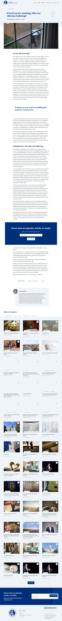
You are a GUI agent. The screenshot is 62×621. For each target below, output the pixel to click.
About (35, 2)
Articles (38, 2)
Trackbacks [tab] (33, 315)
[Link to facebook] (24, 611)
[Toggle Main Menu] (57, 2)
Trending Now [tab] (26, 315)
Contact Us (48, 2)
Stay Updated (31, 238)
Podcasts (43, 2)
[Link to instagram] (20, 611)
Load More (31, 582)
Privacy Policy (21, 613)
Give (52, 2)
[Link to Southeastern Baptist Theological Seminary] (50, 609)
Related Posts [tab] (17, 315)
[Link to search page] (55, 2)
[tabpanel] (31, 452)
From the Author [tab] (8, 315)
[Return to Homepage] (12, 613)
